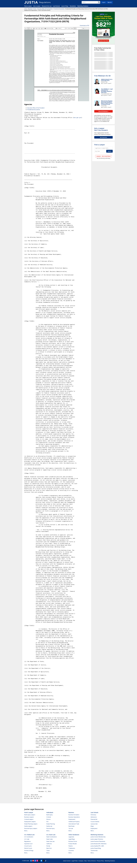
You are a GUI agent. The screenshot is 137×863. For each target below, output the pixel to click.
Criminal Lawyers (28, 819)
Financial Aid (94, 819)
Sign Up (110, 2)
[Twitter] (43, 861)
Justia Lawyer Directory (97, 839)
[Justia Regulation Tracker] (31, 2)
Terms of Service (91, 860)
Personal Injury (50, 828)
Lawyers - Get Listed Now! (103, 156)
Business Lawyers (29, 817)
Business (71, 812)
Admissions (94, 817)
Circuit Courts (28, 846)
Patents (70, 846)
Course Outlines (95, 821)
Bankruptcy (49, 815)
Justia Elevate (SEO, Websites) (98, 843)
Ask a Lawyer (37, 6)
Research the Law (47, 6)
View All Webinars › (103, 111)
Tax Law (70, 828)
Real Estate (71, 826)
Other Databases (73, 834)
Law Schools (56, 6)
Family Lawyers (28, 826)
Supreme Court (28, 843)
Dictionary (93, 815)
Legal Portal (74, 860)
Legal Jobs (71, 837)
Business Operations (74, 817)
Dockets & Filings (28, 850)
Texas (48, 850)
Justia (25, 8)
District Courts (28, 848)
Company (80, 860)
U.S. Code (26, 839)
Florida (48, 846)
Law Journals (94, 824)
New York (49, 848)
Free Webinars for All (102, 76)
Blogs (92, 826)
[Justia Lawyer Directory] (45, 861)
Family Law (49, 826)
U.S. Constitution (28, 837)
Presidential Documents (59, 8)
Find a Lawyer (28, 6)
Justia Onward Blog (96, 848)
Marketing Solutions (82, 6)
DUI (47, 821)
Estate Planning (50, 824)
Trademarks (71, 848)
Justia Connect (67, 860)
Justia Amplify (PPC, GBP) (97, 846)
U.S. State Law (50, 834)
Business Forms (72, 841)
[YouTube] (33, 861)
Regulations (27, 841)
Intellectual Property (73, 821)
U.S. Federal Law (29, 834)
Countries (71, 850)
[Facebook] (35, 861)
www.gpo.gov (77, 117)
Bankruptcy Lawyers (29, 815)
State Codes (49, 839)
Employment (71, 819)
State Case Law (50, 841)
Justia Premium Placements (98, 841)
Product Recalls (72, 843)
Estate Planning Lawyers (30, 824)
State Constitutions (51, 837)
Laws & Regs (64, 6)
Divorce (48, 819)
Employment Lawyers (30, 821)
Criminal (48, 817)
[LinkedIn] (31, 861)
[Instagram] (37, 861)
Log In (103, 2)
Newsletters (73, 6)
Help (85, 860)
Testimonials (94, 850)
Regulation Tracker (32, 8)
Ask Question (103, 137)
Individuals (49, 812)
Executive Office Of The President (45, 8)
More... (26, 830)
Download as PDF (84, 25)
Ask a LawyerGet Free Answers (101, 129)
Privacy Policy (100, 860)
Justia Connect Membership (98, 837)
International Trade (73, 824)
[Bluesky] (41, 861)
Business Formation (73, 815)
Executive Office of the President (35, 108)
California (49, 843)
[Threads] (39, 861)
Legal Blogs (71, 839)
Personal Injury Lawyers (30, 828)
